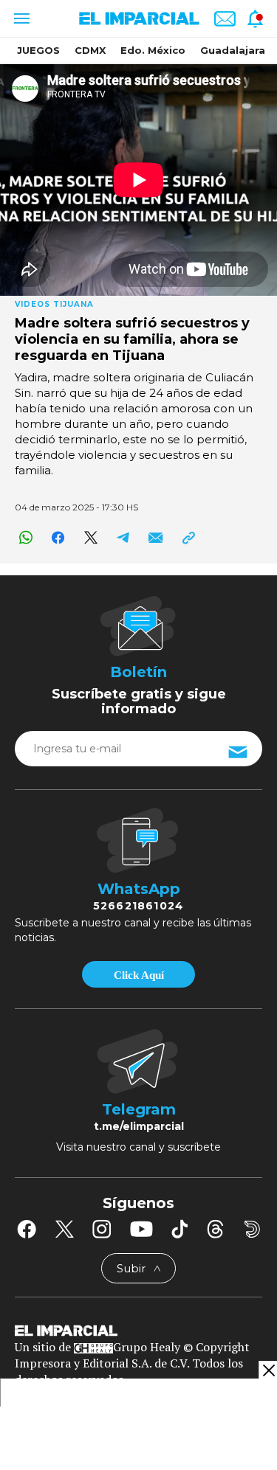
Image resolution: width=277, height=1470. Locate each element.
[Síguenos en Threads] (215, 1228)
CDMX (90, 50)
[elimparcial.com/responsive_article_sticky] (268, 1370)
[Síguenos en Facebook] (26, 1228)
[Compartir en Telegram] (123, 537)
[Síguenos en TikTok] (179, 1228)
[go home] (138, 1330)
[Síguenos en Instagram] (102, 1228)
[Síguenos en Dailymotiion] (252, 1229)
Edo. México (152, 50)
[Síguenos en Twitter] (64, 1228)
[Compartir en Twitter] (90, 537)
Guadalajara (232, 50)
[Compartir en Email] (155, 537)
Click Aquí (139, 975)
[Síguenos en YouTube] (141, 1229)
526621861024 (138, 906)
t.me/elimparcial (139, 1126)
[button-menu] (20, 18)
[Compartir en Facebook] (58, 537)
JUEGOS (38, 50)
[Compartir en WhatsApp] (25, 537)
